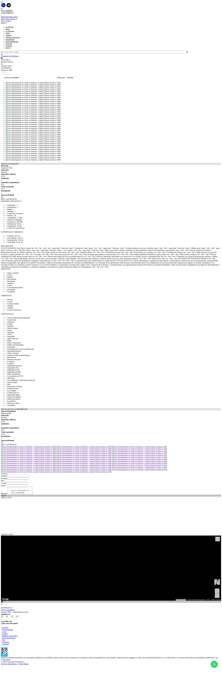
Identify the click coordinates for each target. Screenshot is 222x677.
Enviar (3, 496)
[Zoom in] (217, 591)
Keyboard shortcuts (181, 599)
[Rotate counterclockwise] (215, 582)
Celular (3, 483)
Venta (8, 33)
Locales (5, 634)
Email (3, 486)
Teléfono (4, 478)
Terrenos (5, 628)
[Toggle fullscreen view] (217, 539)
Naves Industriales (8, 638)
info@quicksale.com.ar (9, 17)
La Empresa (10, 31)
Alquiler (9, 35)
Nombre (4, 476)
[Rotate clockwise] (219, 582)
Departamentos (7, 630)
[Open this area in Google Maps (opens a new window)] (5, 599)
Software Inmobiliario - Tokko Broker (15, 664)
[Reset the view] (217, 582)
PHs (3, 640)
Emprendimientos (12, 42)
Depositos (5, 642)
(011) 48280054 (8, 610)
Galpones (5, 644)
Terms (208, 599)
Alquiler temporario (13, 37)
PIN (2, 481)
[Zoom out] (217, 595)
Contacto (9, 46)
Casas (4, 632)
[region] (111, 568)
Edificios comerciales (9, 636)
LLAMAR (10, 27)
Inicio (8, 29)
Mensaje (4, 493)
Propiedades (10, 39)
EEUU (8, 48)
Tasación (9, 44)
